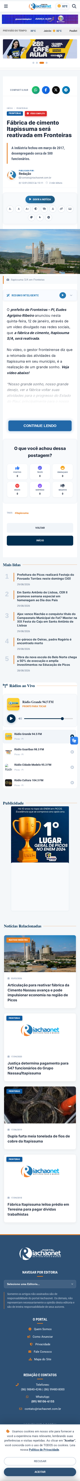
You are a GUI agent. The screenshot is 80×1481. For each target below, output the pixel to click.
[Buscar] (74, 6)
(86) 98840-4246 (31, 1389)
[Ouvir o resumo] (62, 295)
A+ (27, 208)
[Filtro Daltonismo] (31, 217)
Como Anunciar (43, 1336)
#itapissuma (22, 513)
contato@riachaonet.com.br (36, 177)
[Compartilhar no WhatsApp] (36, 90)
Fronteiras (22, 108)
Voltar (40, 527)
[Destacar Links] (61, 209)
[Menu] (6, 6)
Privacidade (42, 1344)
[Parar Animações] (48, 217)
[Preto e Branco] (44, 209)
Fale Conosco (43, 1351)
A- (10, 208)
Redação (25, 174)
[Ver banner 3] (41, 63)
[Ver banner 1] (33, 63)
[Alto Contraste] (35, 209)
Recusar (40, 1461)
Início (10, 108)
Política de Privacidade (44, 1449)
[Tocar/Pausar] (11, 718)
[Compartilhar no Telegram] (66, 90)
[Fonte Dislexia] (52, 209)
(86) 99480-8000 (54, 1389)
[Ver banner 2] (37, 63)
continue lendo (40, 426)
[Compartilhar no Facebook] (46, 90)
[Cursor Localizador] (40, 217)
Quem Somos (43, 1329)
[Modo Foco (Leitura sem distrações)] (69, 209)
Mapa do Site (42, 1359)
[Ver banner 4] (47, 63)
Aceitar (40, 1472)
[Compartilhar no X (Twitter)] (56, 90)
